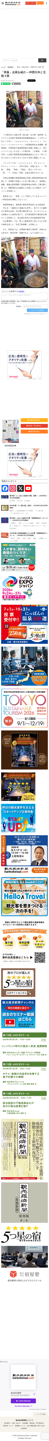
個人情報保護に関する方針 (36, 1426)
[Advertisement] (24, 25)
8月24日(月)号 (10, 446)
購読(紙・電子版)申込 (31, 3)
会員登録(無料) (34, 420)
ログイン (40, 3)
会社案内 (7, 1423)
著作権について (8, 1426)
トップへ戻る (41, 1414)
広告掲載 (25, 1423)
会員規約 (24, 1428)
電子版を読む (35, 431)
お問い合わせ (16, 1423)
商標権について (20, 1426)
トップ (3, 67)
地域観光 (10, 67)
